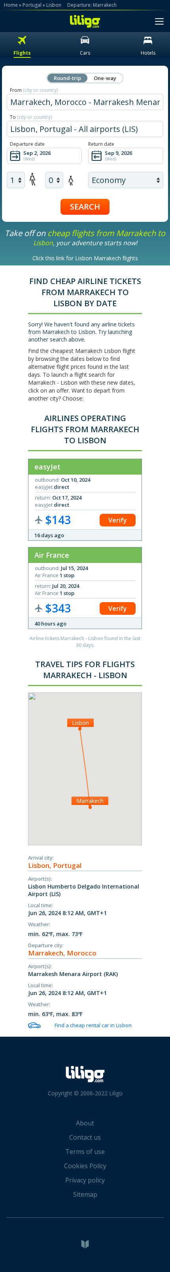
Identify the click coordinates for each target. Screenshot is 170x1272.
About (85, 1123)
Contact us (85, 1137)
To (31, 117)
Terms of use (85, 1151)
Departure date (27, 144)
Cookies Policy (85, 1165)
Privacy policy (85, 1180)
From (34, 90)
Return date (101, 144)
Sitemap (85, 1194)
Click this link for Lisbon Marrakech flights (85, 258)
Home (11, 5)
